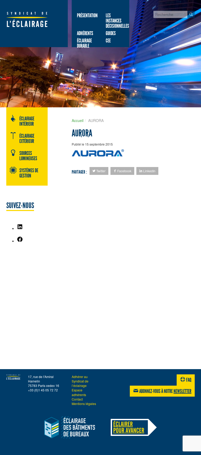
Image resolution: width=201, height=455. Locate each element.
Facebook (123, 171)
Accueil (77, 120)
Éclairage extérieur (26, 138)
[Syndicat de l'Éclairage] (26, 19)
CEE (108, 40)
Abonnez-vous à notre (164, 391)
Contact (77, 399)
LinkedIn (148, 171)
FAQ (188, 380)
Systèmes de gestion (28, 173)
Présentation (87, 15)
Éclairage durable (84, 43)
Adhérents (85, 33)
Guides (111, 33)
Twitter (100, 171)
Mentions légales (84, 403)
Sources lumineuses (28, 156)
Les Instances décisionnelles (117, 20)
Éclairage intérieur (26, 121)
